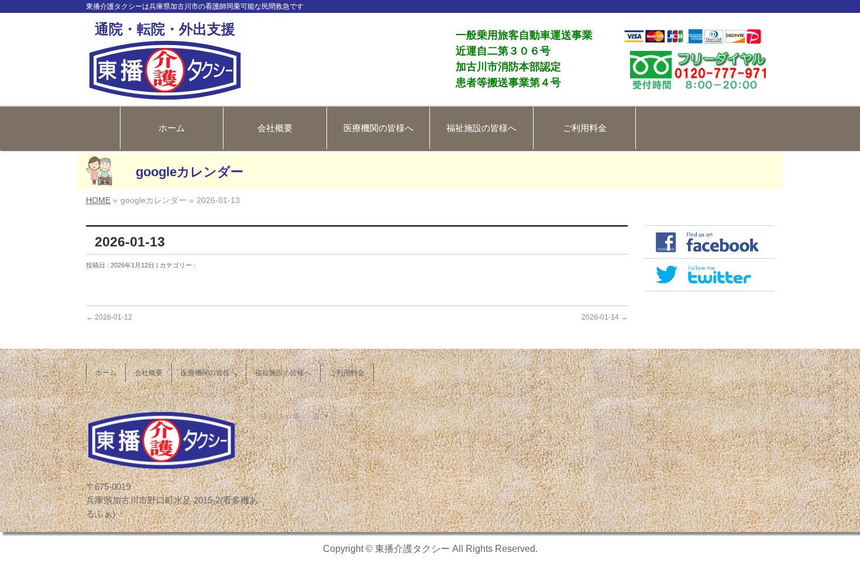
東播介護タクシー (412, 549)
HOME (98, 200)
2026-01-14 (605, 317)
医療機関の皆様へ (378, 128)
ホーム (172, 128)
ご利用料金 (585, 128)
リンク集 (286, 416)
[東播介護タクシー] (165, 89)
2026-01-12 (109, 317)
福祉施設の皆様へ (481, 128)
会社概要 (275, 128)
